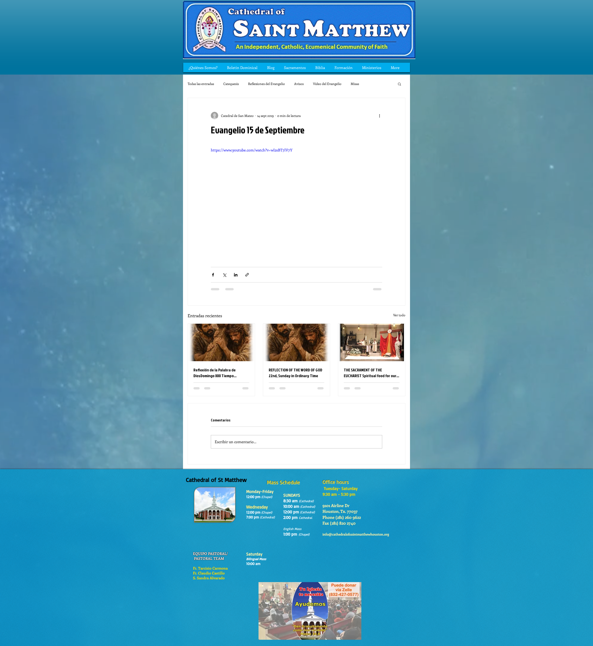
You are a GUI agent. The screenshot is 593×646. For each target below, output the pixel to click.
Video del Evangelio (327, 84)
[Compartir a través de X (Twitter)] (224, 275)
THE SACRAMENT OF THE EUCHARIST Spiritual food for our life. (370, 373)
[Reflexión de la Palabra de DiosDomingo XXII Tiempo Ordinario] (221, 342)
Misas (355, 84)
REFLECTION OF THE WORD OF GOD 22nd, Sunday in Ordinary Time (295, 373)
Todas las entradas (201, 84)
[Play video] (296, 195)
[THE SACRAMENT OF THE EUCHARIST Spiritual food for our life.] (371, 342)
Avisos (299, 84)
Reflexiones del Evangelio (266, 84)
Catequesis (231, 84)
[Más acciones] (379, 115)
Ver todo (399, 315)
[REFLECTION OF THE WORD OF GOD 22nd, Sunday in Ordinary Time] (296, 342)
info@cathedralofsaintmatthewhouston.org (355, 538)
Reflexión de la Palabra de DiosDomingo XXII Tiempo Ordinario (214, 373)
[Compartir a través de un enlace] (247, 275)
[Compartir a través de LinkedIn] (235, 275)
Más (371, 84)
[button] (399, 84)
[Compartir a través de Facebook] (213, 275)
